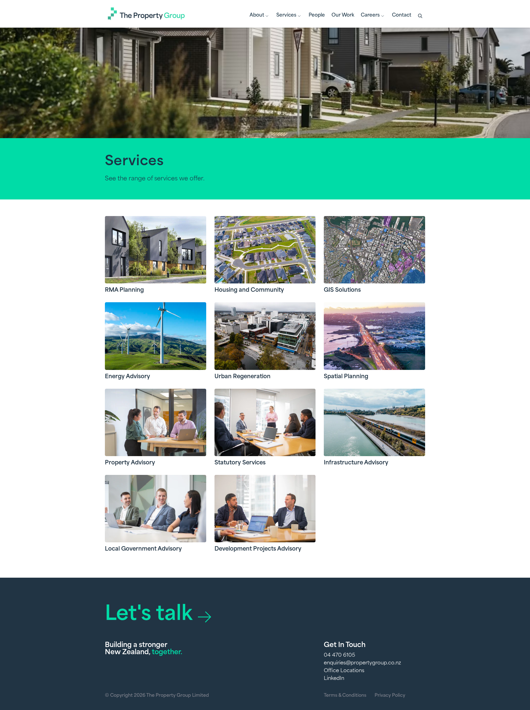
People (317, 15)
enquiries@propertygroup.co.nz (362, 663)
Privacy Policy (390, 695)
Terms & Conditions (345, 695)
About (257, 15)
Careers (370, 15)
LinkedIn (334, 678)
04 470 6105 (339, 655)
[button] (420, 16)
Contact (401, 15)
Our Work (343, 15)
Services (286, 15)
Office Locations (344, 671)
